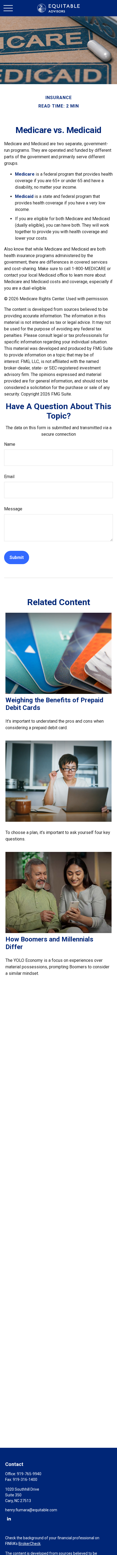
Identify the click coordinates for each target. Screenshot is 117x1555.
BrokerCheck (30, 1543)
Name (9, 444)
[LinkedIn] (9, 1518)
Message (13, 508)
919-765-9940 (29, 1474)
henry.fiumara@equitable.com (31, 1510)
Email (9, 476)
